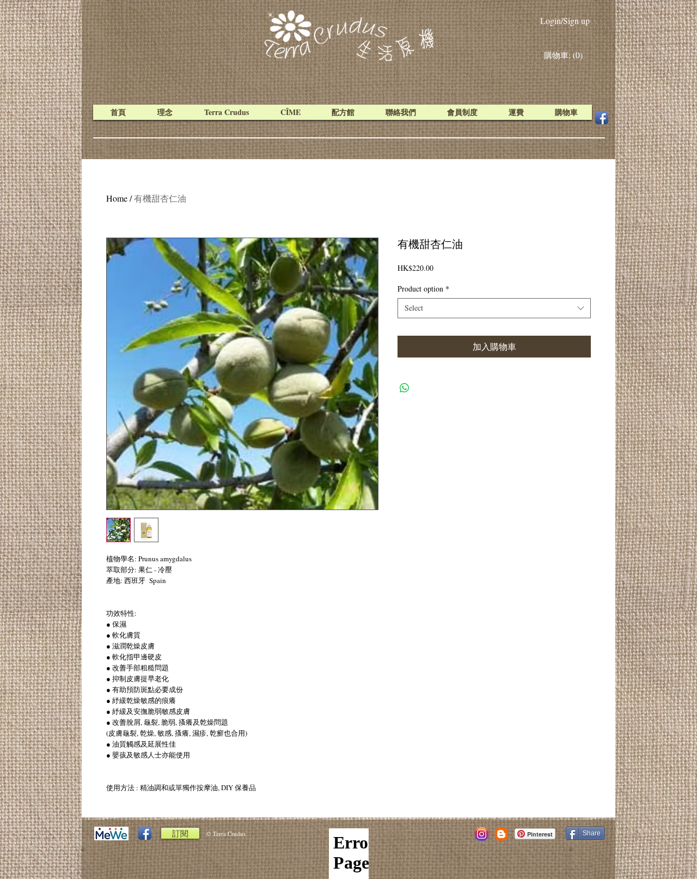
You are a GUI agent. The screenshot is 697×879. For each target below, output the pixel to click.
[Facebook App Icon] (601, 117)
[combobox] (494, 308)
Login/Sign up (565, 20)
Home (116, 198)
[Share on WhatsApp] (404, 388)
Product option (423, 289)
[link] (566, 55)
